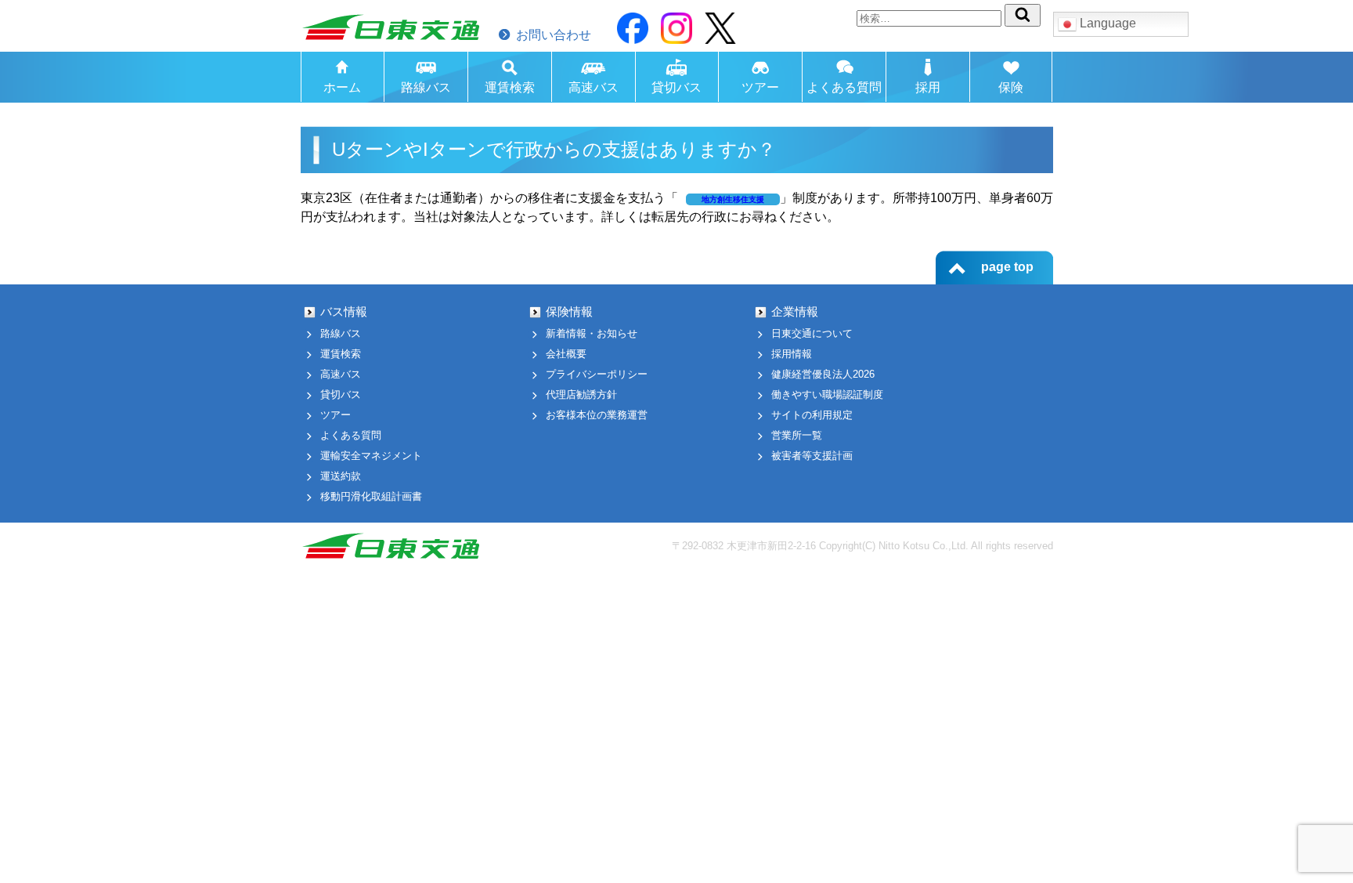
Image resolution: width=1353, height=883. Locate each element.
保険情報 (569, 311)
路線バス (426, 87)
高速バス (593, 87)
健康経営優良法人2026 (823, 374)
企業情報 (794, 311)
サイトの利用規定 (812, 415)
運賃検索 (510, 87)
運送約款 (340, 476)
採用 (927, 87)
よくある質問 (844, 87)
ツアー (760, 87)
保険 (1010, 87)
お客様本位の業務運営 (597, 415)
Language (1106, 23)
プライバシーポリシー (597, 374)
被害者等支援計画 (812, 455)
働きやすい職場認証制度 (827, 394)
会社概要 (566, 354)
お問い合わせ (553, 35)
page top (1007, 266)
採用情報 (791, 354)
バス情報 (343, 311)
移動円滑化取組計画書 (371, 496)
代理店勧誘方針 (581, 394)
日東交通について (812, 333)
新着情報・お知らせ (591, 333)
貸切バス (676, 87)
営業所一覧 (796, 435)
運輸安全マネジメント (371, 455)
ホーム (342, 87)
